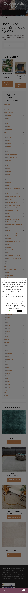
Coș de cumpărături (22, 589)
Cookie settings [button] (11, 310)
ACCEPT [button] (19, 310)
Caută (14, 590)
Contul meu (4, 590)
